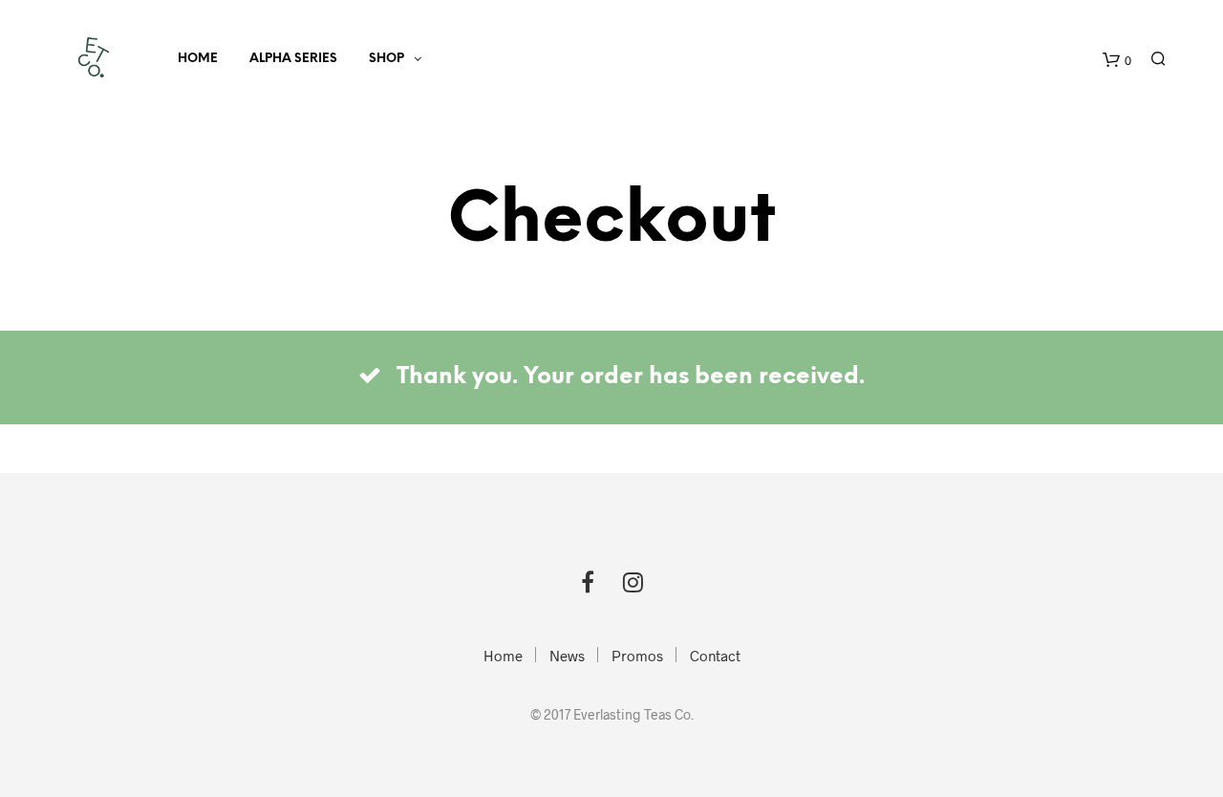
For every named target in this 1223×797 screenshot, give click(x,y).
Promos (637, 655)
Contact (715, 655)
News (567, 655)
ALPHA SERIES (293, 59)
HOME (198, 59)
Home (503, 655)
